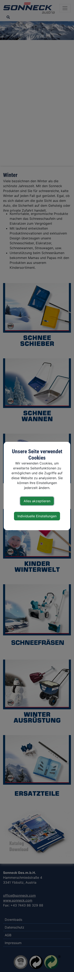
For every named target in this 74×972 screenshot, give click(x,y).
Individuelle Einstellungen (37, 516)
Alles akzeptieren (37, 501)
